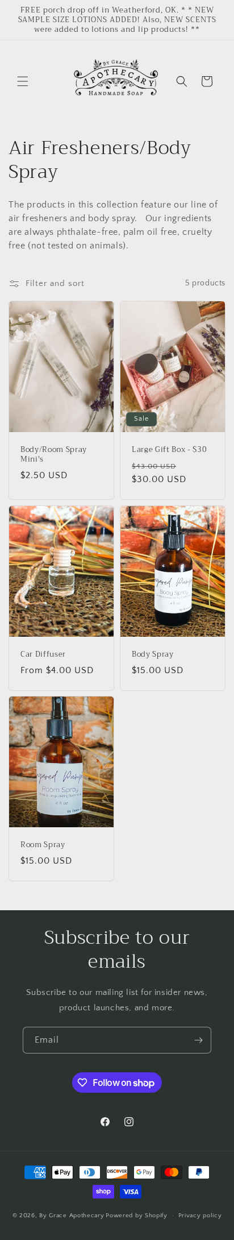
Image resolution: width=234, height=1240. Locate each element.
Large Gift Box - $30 (169, 450)
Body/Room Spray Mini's (53, 455)
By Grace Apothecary (71, 1215)
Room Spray (42, 845)
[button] (22, 81)
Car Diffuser (43, 655)
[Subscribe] (198, 1040)
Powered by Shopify (137, 1215)
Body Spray (153, 655)
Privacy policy (200, 1215)
